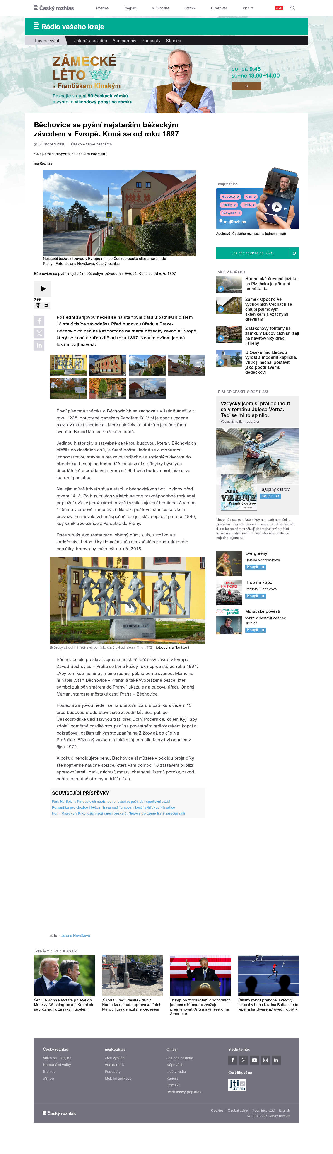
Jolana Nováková (79, 264)
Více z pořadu (231, 272)
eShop (48, 1078)
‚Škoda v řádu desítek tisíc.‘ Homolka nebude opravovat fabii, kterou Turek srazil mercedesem (132, 1004)
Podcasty (151, 40)
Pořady (247, 204)
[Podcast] (38, 305)
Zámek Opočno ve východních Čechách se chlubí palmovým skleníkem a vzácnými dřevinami (268, 309)
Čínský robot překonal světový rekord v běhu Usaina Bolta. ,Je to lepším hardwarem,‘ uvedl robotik (268, 1004)
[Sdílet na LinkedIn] (39, 345)
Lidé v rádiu (176, 1071)
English (284, 1110)
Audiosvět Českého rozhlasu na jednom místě (251, 233)
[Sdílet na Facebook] (39, 321)
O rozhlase (219, 8)
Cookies (217, 1110)
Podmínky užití (263, 1110)
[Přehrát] (42, 289)
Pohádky (227, 204)
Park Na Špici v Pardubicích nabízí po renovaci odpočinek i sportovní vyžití (111, 801)
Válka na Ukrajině (57, 1058)
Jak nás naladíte (90, 40)
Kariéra (172, 1078)
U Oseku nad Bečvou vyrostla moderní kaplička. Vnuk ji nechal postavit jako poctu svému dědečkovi (271, 362)
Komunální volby (57, 1065)
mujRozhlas (160, 8)
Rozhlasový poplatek (183, 1092)
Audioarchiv (124, 40)
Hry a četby (229, 196)
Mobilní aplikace (118, 1078)
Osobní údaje (238, 1110)
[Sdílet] (46, 305)
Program (130, 8)
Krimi (249, 196)
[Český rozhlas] (54, 8)
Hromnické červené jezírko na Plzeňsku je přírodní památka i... (271, 283)
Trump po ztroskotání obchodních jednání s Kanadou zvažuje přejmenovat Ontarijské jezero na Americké (200, 1007)
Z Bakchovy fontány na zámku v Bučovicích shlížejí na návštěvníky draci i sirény (272, 336)
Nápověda (175, 1065)
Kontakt (173, 1085)
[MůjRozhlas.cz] (43, 164)
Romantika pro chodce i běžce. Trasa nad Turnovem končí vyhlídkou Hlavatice (113, 807)
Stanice (190, 8)
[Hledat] (293, 8)
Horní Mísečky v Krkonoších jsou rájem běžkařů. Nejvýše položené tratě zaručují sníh (118, 813)
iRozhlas (102, 8)
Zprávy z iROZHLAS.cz (56, 951)
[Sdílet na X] (39, 333)
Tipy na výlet (46, 40)
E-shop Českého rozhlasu (244, 392)
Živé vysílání (229, 213)
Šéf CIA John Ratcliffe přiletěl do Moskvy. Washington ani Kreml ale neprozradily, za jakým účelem (64, 1004)
